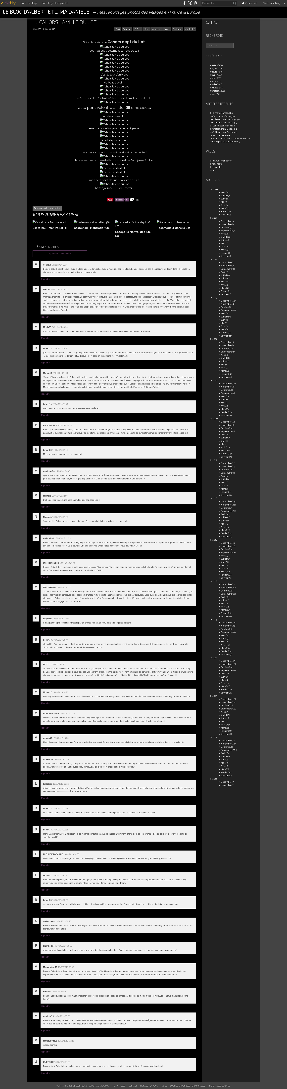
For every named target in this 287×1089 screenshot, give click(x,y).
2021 (214, 380)
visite (214, 84)
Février (224, 211)
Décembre (226, 221)
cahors (127, 29)
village (215, 87)
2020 (215, 418)
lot (147, 29)
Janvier (224, 214)
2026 (215, 189)
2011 (214, 779)
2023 (214, 297)
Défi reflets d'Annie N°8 (223, 125)
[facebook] (184, 3)
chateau (216, 91)
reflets (215, 65)
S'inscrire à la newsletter (47, 208)
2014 (214, 657)
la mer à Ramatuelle (222, 113)
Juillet (224, 195)
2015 (214, 619)
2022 (214, 339)
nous (214, 170)
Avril (223, 205)
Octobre (225, 227)
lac (213, 94)
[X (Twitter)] (190, 3)
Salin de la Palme (221, 135)
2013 (214, 696)
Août (223, 192)
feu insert (217, 164)
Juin (223, 198)
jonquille (216, 167)
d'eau (138, 29)
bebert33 (79, 1086)
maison (156, 29)
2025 (214, 218)
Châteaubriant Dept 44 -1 (224, 132)
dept (214, 78)
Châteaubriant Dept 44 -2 (224, 129)
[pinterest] (195, 3)
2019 (214, 460)
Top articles (118, 1086)
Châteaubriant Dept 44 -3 (224, 122)
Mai (222, 202)
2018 (214, 498)
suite (214, 81)
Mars (223, 208)
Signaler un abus (149, 1086)
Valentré (191, 29)
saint (214, 75)
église (214, 68)
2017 (214, 540)
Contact (212, 22)
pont (167, 29)
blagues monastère (222, 160)
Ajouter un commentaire (60, 254)
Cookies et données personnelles (187, 1086)
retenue (178, 29)
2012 (214, 737)
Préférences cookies (219, 1086)
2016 (215, 581)
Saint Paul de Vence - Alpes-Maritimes (231, 138)
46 (118, 29)
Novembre (226, 224)
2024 (215, 259)
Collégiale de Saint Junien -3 (226, 141)
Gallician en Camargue (223, 116)
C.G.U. (164, 1086)
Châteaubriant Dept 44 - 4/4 (226, 119)
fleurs (214, 72)
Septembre (226, 230)
